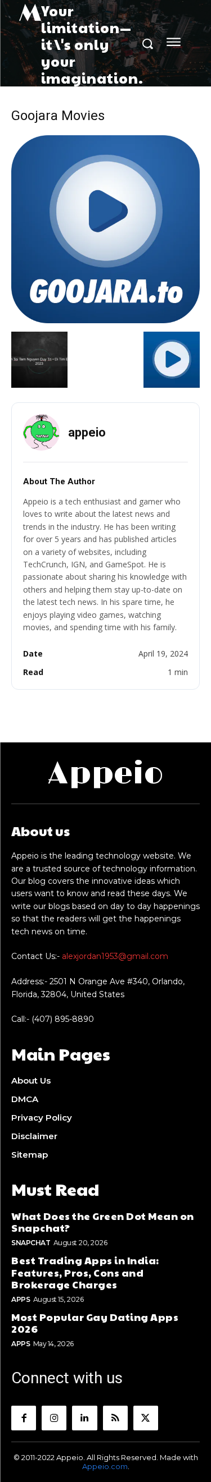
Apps (20, 1299)
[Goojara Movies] (105, 320)
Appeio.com (105, 1466)
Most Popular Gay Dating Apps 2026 (94, 1323)
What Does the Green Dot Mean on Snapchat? (102, 1222)
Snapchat (30, 1242)
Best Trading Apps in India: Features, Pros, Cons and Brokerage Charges (85, 1272)
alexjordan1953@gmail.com (115, 956)
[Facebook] (23, 1418)
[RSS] (115, 1418)
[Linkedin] (84, 1418)
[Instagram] (54, 1418)
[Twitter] (145, 1418)
